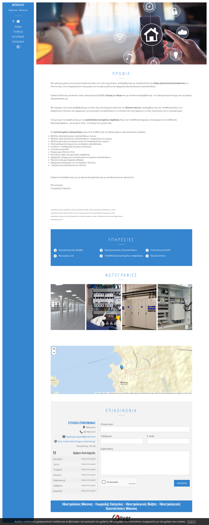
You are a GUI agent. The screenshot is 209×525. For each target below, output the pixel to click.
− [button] (54, 352)
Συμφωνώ (191, 522)
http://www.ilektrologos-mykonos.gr (76, 441)
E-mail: (150, 436)
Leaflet (97, 393)
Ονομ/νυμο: (106, 424)
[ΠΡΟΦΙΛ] (18, 21)
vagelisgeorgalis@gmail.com (80, 436)
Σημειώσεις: (106, 448)
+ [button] (54, 348)
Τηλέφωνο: (106, 436)
